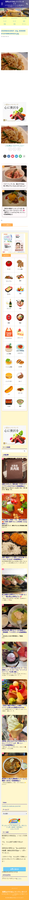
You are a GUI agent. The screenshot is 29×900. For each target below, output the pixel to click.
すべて (14, 21)
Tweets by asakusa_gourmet (11, 806)
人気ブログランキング (14, 823)
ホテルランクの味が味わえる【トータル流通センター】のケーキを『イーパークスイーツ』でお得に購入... (14, 670)
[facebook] (8, 156)
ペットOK (24, 18)
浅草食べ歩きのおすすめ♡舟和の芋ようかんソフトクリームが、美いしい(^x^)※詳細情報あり (14, 743)
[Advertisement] (14, 44)
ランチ (4, 21)
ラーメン (24, 24)
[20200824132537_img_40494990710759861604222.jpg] (16, 156)
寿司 (24, 21)
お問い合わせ (14, 869)
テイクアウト (14, 18)
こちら (19, 878)
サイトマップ (14, 888)
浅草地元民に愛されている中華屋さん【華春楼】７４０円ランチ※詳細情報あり (14, 632)
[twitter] (4, 156)
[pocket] (12, 156)
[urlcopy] (24, 156)
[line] (20, 156)
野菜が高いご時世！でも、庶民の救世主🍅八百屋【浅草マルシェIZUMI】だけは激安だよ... (14, 522)
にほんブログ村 (14, 829)
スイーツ (5, 18)
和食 (5, 24)
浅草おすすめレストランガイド (14, 892)
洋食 (14, 24)
